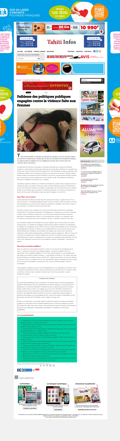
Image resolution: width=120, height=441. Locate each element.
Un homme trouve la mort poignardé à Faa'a (89, 179)
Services (79, 51)
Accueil (20, 51)
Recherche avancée (85, 82)
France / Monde (39, 51)
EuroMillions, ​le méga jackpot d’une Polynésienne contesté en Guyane (91, 166)
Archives (87, 51)
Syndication (64, 417)
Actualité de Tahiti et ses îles (31, 80)
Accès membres (49, 417)
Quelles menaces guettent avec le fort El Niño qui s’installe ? (92, 185)
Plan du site (56, 417)
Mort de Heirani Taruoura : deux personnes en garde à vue (91, 191)
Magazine (50, 51)
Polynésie (28, 51)
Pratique (71, 51)
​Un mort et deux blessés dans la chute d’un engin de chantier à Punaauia (91, 173)
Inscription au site (72, 417)
